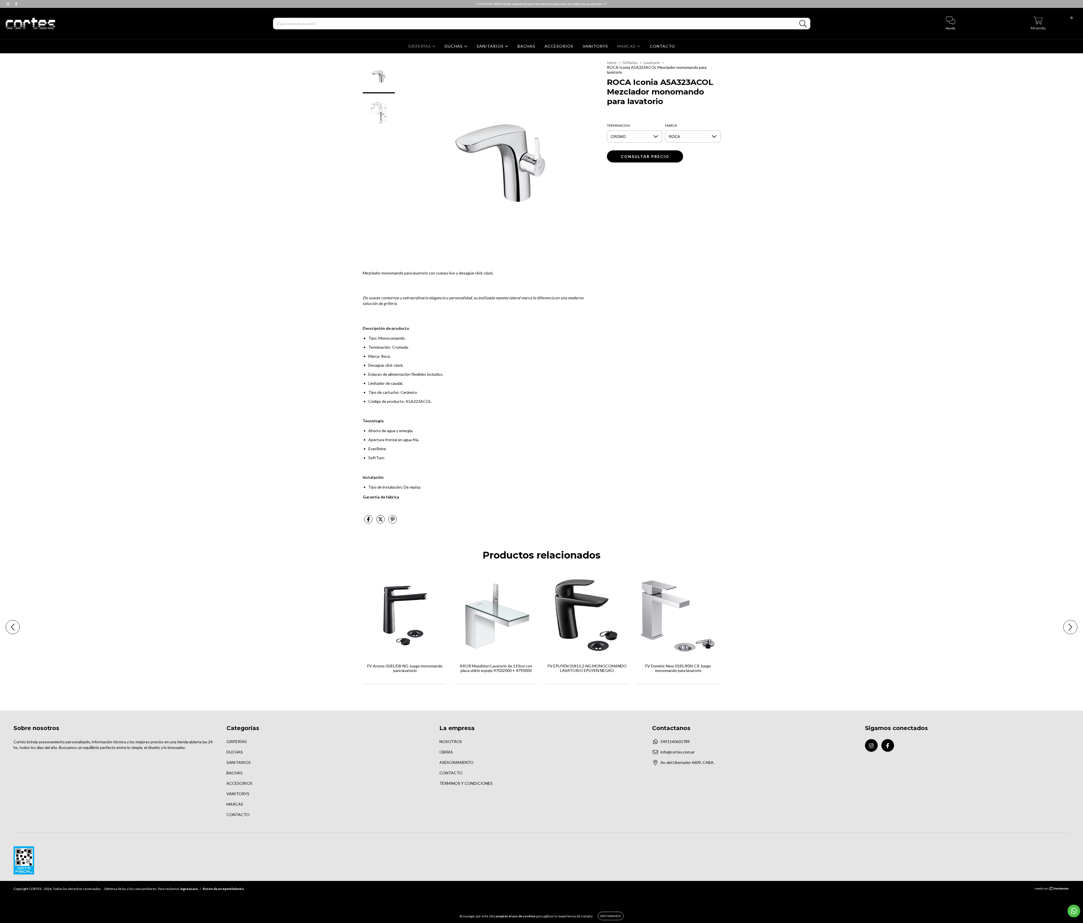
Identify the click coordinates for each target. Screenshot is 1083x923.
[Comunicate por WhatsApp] (1073, 911)
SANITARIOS (491, 46)
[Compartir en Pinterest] (392, 521)
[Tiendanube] (1051, 889)
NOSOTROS (450, 741)
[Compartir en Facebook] (368, 521)
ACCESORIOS (559, 46)
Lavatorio (652, 62)
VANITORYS (595, 46)
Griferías (630, 62)
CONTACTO (662, 46)
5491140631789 (675, 741)
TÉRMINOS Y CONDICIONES (466, 783)
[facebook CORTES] (16, 3)
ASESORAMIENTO (456, 762)
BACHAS (526, 46)
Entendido (610, 916)
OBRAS (446, 752)
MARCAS (627, 46)
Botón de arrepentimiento (223, 889)
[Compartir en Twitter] (381, 521)
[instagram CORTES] (8, 3)
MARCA (671, 125)
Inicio (612, 62)
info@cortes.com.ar (678, 752)
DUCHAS (454, 46)
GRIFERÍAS (420, 46)
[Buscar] (803, 23)
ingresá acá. (189, 889)
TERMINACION (618, 125)
